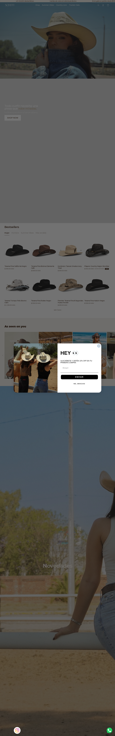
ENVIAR (79, 377)
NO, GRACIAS (79, 384)
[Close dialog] (98, 346)
